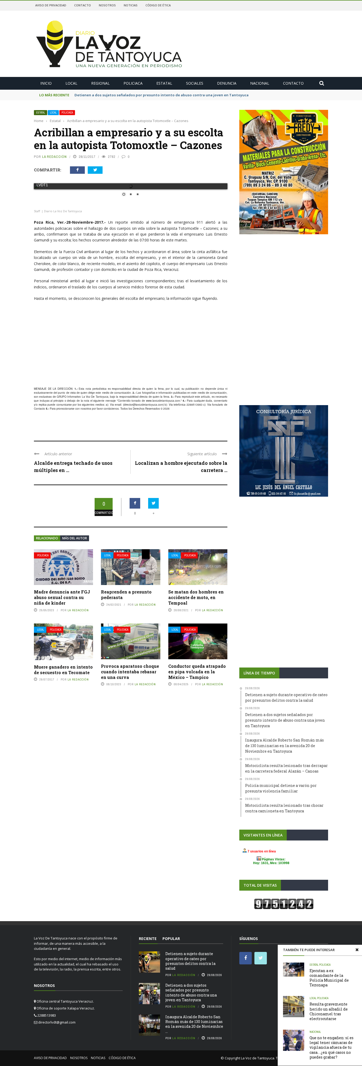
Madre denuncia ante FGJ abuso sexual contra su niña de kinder (62, 597)
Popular (171, 938)
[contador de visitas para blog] (284, 903)
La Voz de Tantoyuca (257, 1058)
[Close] (357, 950)
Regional (100, 83)
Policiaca (133, 83)
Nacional (259, 83)
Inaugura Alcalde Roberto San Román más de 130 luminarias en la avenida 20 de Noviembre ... (194, 1024)
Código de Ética (158, 5)
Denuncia (226, 83)
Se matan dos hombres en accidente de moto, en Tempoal (196, 597)
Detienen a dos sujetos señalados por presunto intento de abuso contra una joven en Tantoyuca (191, 992)
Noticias (131, 5)
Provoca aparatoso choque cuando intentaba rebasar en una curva (130, 671)
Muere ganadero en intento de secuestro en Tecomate (63, 669)
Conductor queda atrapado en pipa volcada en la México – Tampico (197, 671)
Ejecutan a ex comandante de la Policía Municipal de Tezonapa (329, 978)
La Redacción (54, 156)
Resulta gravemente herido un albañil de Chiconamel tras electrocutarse (329, 1011)
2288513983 (194, 404)
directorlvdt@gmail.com (57, 1022)
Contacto (82, 5)
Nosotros (107, 5)
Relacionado (47, 538)
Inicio (46, 83)
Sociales (194, 83)
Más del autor (74, 538)
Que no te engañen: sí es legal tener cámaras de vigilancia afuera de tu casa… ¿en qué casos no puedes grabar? (332, 1047)
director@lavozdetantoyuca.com (143, 404)
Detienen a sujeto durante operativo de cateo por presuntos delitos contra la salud (190, 961)
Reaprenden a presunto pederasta (126, 594)
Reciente (148, 938)
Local (71, 83)
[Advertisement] (130, 344)
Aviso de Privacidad (50, 5)
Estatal (164, 83)
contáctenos (111, 408)
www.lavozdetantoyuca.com (163, 400)
